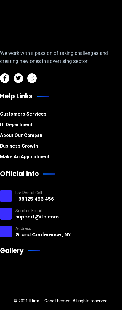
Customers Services (23, 114)
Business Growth (19, 146)
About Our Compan (21, 135)
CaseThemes (57, 300)
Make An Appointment (24, 156)
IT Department (16, 124)
